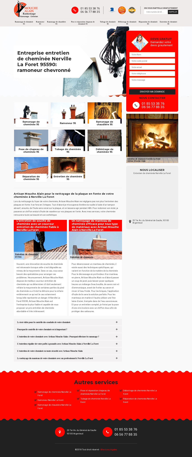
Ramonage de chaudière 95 (56, 23)
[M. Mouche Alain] (26, 9)
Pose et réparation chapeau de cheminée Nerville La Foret (95, 392)
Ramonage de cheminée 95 (24, 23)
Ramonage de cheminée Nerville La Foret (54, 393)
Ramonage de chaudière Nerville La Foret (54, 406)
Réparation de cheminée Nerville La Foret (140, 400)
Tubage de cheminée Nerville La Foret (96, 400)
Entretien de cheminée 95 (168, 23)
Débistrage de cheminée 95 (127, 23)
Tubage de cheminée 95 (108, 23)
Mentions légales (109, 449)
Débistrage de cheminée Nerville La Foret (140, 392)
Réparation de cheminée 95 (148, 23)
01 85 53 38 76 (90, 8)
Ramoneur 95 (40, 23)
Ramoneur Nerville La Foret (50, 400)
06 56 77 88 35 (90, 12)
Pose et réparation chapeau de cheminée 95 (83, 23)
